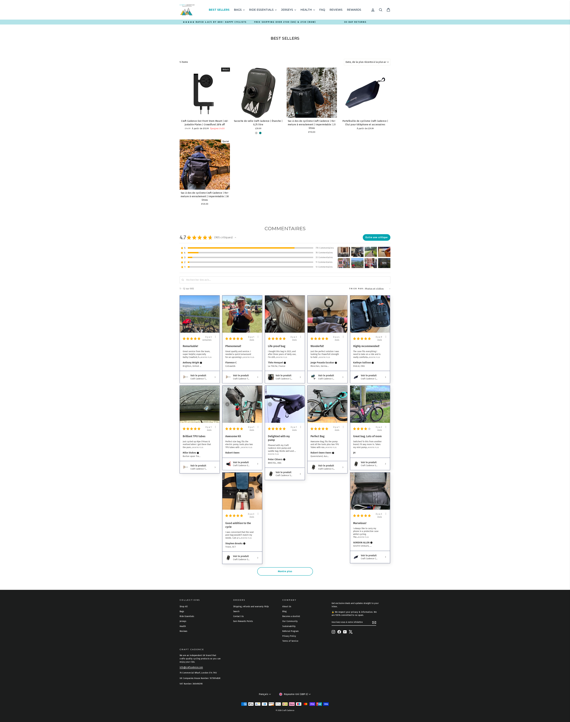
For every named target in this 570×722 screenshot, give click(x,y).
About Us (286, 606)
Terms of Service (290, 641)
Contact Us (238, 616)
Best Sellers (219, 9)
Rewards (354, 9)
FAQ (322, 9)
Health (306, 9)
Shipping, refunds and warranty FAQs (251, 606)
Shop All (184, 606)
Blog (284, 611)
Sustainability (289, 626)
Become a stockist (291, 616)
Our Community (290, 621)
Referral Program (290, 631)
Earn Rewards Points (243, 621)
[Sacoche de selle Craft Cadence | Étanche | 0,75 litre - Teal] (260, 133)
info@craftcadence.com (191, 667)
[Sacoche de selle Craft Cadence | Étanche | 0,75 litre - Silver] (256, 133)
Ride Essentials (261, 9)
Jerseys (287, 9)
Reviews (336, 9)
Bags (238, 9)
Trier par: (356, 288)
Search (236, 611)
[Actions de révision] (215, 337)
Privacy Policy (289, 636)
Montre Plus (206, 357)
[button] (235, 237)
